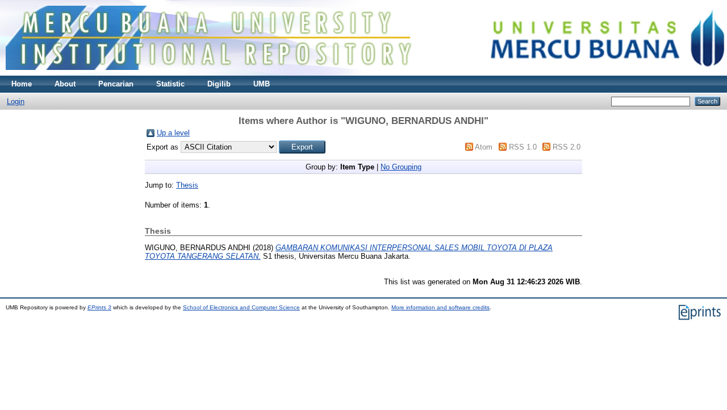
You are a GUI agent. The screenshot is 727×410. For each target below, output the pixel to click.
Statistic (170, 84)
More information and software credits (440, 307)
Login (15, 101)
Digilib (219, 84)
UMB (261, 84)
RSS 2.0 (566, 147)
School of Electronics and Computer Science (241, 307)
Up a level (173, 133)
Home (21, 84)
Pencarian (115, 84)
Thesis (187, 185)
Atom (483, 147)
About (65, 84)
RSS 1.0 (523, 147)
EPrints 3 (99, 307)
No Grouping (401, 167)
